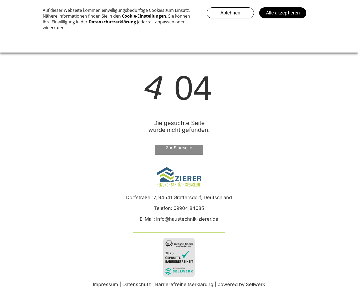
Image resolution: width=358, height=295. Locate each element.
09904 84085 (188, 208)
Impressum (105, 284)
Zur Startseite (179, 147)
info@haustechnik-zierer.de (187, 219)
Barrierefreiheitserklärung (184, 284)
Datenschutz (136, 284)
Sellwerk (255, 284)
